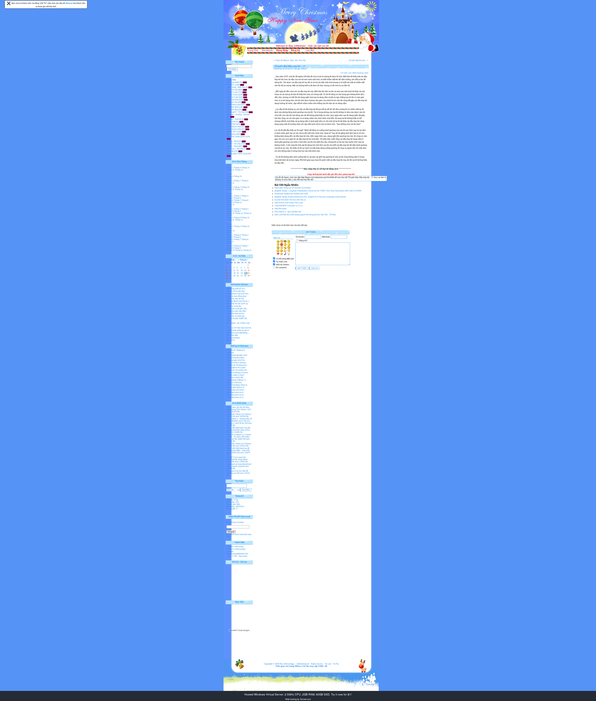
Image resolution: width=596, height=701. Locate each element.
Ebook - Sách (232, 146)
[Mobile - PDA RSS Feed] (244, 141)
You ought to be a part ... (237, 367)
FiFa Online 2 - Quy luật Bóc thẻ (288, 212)
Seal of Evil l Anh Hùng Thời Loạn (289, 203)
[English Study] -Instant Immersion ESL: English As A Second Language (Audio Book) (310, 197)
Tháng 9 (229, 202)
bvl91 (303, 69)
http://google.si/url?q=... (236, 360)
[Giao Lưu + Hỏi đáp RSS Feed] (248, 149)
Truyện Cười (232, 92)
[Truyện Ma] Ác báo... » (358, 60)
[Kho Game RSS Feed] (243, 134)
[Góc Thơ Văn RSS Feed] (245, 90)
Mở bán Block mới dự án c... (238, 301)
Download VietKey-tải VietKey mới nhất (291, 194)
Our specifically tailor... (236, 358)
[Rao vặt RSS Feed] (240, 151)
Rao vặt (230, 151)
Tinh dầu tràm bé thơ (235, 313)
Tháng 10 (245, 168)
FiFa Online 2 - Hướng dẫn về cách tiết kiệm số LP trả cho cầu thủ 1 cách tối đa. (239, 421)
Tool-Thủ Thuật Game (236, 137)
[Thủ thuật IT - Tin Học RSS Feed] (251, 112)
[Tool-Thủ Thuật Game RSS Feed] (229, 139)
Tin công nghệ (233, 82)
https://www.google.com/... (237, 355)
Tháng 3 (244, 196)
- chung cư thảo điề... (235, 377)
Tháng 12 (239, 170)
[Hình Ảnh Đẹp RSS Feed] (246, 100)
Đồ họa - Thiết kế (234, 119)
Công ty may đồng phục (237, 296)
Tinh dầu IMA (232, 335)
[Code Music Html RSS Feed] (247, 127)
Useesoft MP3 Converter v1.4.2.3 (288, 206)
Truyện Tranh (232, 95)
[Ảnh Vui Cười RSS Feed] (245, 97)
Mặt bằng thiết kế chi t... (236, 289)
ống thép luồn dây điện (236, 311)
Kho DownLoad (233, 105)
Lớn (349, 73)
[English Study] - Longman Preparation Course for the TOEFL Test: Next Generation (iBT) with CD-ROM (318, 191)
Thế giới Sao (232, 102)
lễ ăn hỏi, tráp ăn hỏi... (236, 299)
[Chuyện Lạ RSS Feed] (242, 85)
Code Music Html (234, 127)
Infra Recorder (281, 209)
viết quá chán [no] (234, 382)
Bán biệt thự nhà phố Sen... (238, 294)
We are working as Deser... (238, 372)
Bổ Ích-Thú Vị (232, 132)
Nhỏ (366, 73)
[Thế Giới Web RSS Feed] (245, 107)
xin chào (230, 353)
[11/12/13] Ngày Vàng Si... (237, 385)
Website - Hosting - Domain (238, 114)
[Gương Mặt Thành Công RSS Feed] (229, 156)
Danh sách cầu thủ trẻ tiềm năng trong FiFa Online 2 (238, 408)
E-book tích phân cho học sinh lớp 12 (290, 200)
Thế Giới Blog (232, 110)
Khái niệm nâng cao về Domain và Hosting (293, 188)
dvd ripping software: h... (237, 380)
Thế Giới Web (232, 107)
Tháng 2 (237, 187)
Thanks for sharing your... (237, 365)
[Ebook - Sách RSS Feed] (245, 146)
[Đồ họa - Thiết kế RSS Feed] (246, 119)
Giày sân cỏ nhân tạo (236, 316)
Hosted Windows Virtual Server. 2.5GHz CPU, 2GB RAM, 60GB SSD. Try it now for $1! (298, 694)
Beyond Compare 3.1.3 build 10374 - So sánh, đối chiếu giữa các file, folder (239, 437)
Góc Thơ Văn (232, 90)
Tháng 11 (230, 170)
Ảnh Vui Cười (232, 97)
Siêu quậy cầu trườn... (236, 390)
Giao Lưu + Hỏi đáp (235, 149)
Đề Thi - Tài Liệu (234, 144)
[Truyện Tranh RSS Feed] (245, 95)
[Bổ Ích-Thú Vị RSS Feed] (244, 132)
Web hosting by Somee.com (298, 699)
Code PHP (231, 124)
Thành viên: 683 (233, 504)
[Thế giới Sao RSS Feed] (244, 102)
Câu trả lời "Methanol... (236, 350)
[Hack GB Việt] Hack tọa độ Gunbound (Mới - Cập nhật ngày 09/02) (238, 450)
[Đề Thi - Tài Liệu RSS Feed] (248, 144)
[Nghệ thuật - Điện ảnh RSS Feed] (250, 87)
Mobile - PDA (232, 141)
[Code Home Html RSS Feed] (247, 129)
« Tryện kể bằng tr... (282, 60)
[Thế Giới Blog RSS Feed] (244, 110)
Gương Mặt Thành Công (237, 154)
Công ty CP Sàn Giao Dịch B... (239, 328)
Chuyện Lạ (231, 85)
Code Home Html (234, 129)
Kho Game (231, 134)
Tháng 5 (237, 198)
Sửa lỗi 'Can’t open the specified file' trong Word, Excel (237, 459)
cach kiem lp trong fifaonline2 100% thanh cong (239, 465)
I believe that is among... (237, 363)
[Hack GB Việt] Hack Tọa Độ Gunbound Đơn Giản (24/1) (238, 429)
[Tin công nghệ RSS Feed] (245, 82)
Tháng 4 (229, 176)
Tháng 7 (229, 168)
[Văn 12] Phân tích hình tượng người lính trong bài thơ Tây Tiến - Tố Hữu (305, 215)
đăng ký (69, 3)
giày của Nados (233, 338)
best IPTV (231, 340)
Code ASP (231, 122)
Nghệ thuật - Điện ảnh (236, 87)
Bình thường (358, 73)
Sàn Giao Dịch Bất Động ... (238, 333)
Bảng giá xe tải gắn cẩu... (237, 309)
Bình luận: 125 (232, 502)
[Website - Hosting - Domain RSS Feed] (232, 117)
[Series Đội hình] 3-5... (236, 387)
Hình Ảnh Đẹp (233, 100)
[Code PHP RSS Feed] (243, 124)
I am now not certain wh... (237, 370)
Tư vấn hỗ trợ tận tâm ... (237, 291)
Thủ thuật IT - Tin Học (236, 112)
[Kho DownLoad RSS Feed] (248, 105)
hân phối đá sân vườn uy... (238, 304)
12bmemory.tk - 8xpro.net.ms (309, 664)
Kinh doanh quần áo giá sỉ (238, 330)
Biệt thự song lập (234, 306)
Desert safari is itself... (236, 375)
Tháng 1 (229, 181)
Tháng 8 (237, 168)
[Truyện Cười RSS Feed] (244, 92)
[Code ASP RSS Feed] (241, 122)
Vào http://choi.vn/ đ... (236, 392)
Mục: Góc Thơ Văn (298, 60)
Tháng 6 (229, 200)
